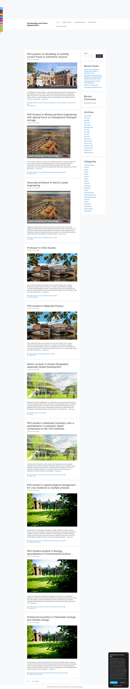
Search (86, 53)
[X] (1, 11)
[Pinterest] (1, 19)
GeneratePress (79, 686)
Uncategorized (88, 206)
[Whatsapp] (1, 27)
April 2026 (87, 122)
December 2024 (88, 145)
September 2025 (88, 127)
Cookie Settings (117, 679)
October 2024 (88, 150)
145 (33, 681)
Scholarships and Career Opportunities (37, 24)
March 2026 (87, 125)
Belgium (86, 169)
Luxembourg (87, 185)
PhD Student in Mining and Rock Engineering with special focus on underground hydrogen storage (52, 117)
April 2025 (87, 136)
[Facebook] (1, 8)
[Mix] (1, 25)
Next (37, 681)
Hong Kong (87, 183)
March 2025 (87, 138)
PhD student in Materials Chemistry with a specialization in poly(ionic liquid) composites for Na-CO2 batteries (50, 426)
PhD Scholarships (92, 22)
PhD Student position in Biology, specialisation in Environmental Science (49, 552)
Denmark (86, 176)
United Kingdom (88, 208)
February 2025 (88, 141)
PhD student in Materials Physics (45, 306)
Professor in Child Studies (41, 247)
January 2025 (87, 143)
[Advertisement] (40, 9)
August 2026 (87, 115)
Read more (45, 99)
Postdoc (36, 674)
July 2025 (86, 129)
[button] (118, 685)
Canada (86, 172)
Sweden (64, 172)
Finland (86, 178)
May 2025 (86, 134)
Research (36, 297)
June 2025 (87, 131)
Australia (86, 167)
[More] (1, 30)
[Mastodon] (1, 22)
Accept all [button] (113, 682)
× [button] (127, 653)
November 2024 (88, 147)
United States (87, 211)
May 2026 (86, 120)
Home (57, 22)
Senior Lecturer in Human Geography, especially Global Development (48, 365)
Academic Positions (66, 22)
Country (40, 102)
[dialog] (118, 670)
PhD (35, 105)
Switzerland (87, 204)
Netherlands (45, 102)
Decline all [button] (123, 682)
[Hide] (0, 33)
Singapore (86, 199)
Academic (31, 105)
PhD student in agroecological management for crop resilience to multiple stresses (51, 486)
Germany (86, 181)
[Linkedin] (1, 17)
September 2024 (88, 152)
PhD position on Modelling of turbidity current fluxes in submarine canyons (48, 55)
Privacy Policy (123, 679)
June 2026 (87, 118)
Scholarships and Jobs (79, 22)
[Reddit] (1, 14)
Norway (86, 190)
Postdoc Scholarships (61, 26)
